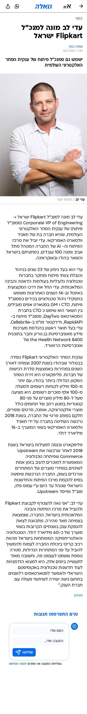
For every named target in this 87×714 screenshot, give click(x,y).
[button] (67, 6)
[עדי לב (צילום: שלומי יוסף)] (43, 139)
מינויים (78, 595)
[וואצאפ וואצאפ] (17, 6)
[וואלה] (43, 6)
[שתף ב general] (7, 6)
